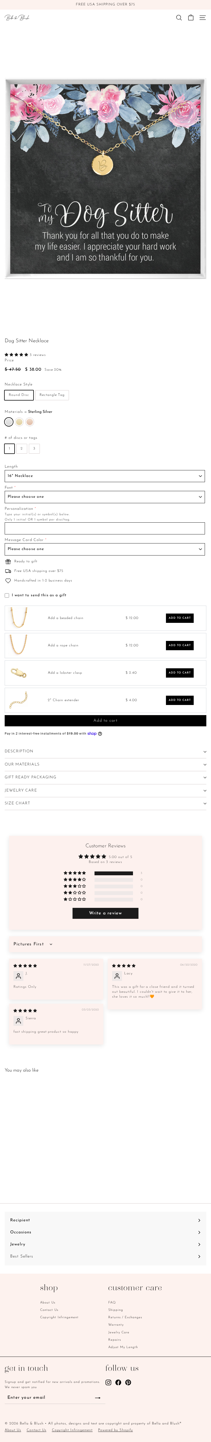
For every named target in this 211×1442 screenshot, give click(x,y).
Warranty (116, 1324)
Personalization (19, 509)
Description (19, 751)
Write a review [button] (105, 913)
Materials (28, 412)
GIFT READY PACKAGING (30, 777)
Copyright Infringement (59, 1317)
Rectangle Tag (52, 395)
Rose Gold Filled (30, 422)
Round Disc (19, 395)
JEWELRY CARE (21, 790)
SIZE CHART (17, 803)
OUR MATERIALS (22, 764)
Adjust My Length (123, 1347)
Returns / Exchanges (125, 1317)
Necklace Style (19, 384)
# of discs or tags (21, 438)
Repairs (114, 1340)
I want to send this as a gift (39, 595)
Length (11, 467)
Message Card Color (24, 540)
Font (9, 488)
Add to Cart (180, 618)
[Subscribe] (98, 1398)
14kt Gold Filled (19, 422)
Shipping (115, 1310)
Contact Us (49, 1310)
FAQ (112, 1302)
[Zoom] (201, 324)
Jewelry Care (118, 1332)
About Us (47, 1302)
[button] (17, 355)
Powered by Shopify (115, 1430)
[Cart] (190, 18)
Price (9, 360)
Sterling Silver (9, 422)
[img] (25, 966)
